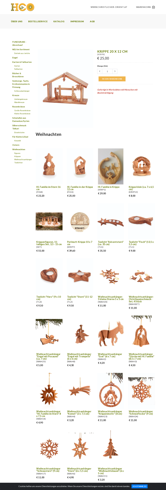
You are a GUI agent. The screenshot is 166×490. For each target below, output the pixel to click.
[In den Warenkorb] (90, 125)
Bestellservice (38, 21)
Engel (15, 57)
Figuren (17, 153)
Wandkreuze (19, 102)
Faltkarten (18, 69)
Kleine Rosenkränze (22, 113)
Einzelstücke (19, 132)
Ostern (15, 145)
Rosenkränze (18, 106)
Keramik (17, 140)
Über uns (16, 21)
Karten (17, 66)
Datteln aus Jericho (22, 53)
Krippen (17, 156)
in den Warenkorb (112, 79)
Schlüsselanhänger (22, 91)
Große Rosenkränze (22, 110)
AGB (92, 21)
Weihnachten (18, 149)
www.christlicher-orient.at (109, 7)
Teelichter (18, 162)
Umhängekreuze (20, 99)
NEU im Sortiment (21, 49)
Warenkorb (143, 7)
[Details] (60, 181)
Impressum (77, 21)
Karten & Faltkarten (22, 62)
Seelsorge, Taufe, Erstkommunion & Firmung (21, 84)
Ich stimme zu (139, 486)
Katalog (59, 21)
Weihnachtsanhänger (23, 159)
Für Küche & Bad (20, 136)
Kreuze (15, 95)
